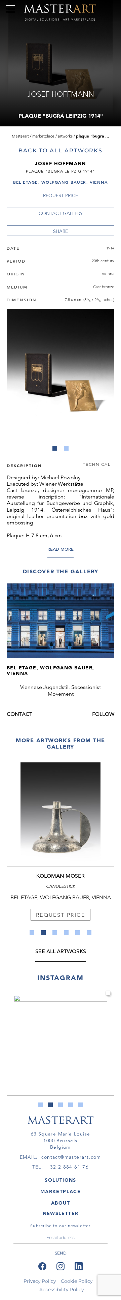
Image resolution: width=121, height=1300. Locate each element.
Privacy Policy (40, 1281)
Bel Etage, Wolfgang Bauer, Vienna (60, 182)
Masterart (20, 136)
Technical (97, 464)
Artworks (65, 136)
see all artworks (60, 952)
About (60, 1203)
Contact (19, 715)
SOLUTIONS (60, 1180)
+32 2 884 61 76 (67, 1167)
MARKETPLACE (60, 1191)
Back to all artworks (60, 150)
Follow (103, 715)
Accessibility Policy (61, 1289)
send (61, 1253)
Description (24, 465)
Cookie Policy (76, 1281)
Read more (60, 549)
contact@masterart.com (71, 1157)
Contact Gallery (61, 213)
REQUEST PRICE (60, 195)
